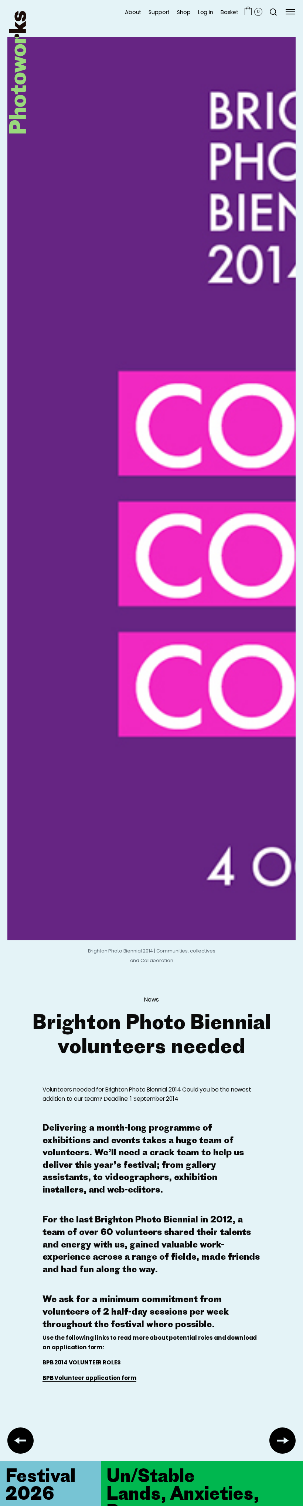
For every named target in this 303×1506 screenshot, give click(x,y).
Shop (183, 11)
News (151, 999)
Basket (229, 11)
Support (159, 11)
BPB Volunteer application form (89, 1378)
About (133, 11)
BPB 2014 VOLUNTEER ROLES (81, 1362)
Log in (205, 11)
